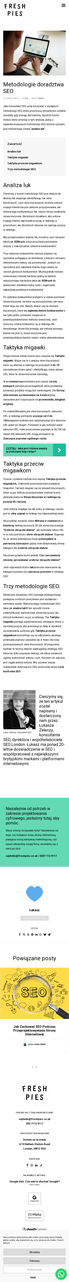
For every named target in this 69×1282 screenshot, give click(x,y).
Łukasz (41, 98)
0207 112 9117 (48, 855)
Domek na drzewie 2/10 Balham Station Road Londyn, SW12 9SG (34, 1144)
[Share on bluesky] (45, 934)
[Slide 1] (32, 1067)
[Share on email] (49, 934)
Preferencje (35, 1269)
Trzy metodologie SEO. (21, 169)
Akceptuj (35, 1252)
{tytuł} (33, 1277)
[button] (63, 5)
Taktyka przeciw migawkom (24, 163)
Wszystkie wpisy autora (34, 918)
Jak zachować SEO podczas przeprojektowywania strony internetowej (34, 1030)
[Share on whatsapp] (41, 934)
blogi (58, 399)
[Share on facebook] (20, 934)
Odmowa (34, 1260)
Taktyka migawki (17, 157)
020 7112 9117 (34, 1123)
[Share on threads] (28, 934)
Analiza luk (14, 151)
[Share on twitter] (24, 934)
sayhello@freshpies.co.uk (22, 855)
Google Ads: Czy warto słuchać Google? (34, 1181)
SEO (26, 98)
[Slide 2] (36, 1067)
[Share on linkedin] (36, 934)
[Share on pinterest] (32, 934)
